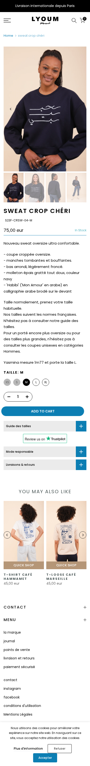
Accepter (45, 758)
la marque (12, 632)
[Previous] (10, 109)
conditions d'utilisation (22, 705)
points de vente (17, 649)
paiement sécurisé (19, 666)
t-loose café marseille (61, 576)
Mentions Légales (18, 714)
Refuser (59, 748)
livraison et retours (19, 658)
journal (9, 641)
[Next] (79, 109)
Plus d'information (28, 748)
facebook (12, 697)
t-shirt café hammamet (18, 576)
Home (8, 35)
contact (10, 679)
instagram (12, 688)
